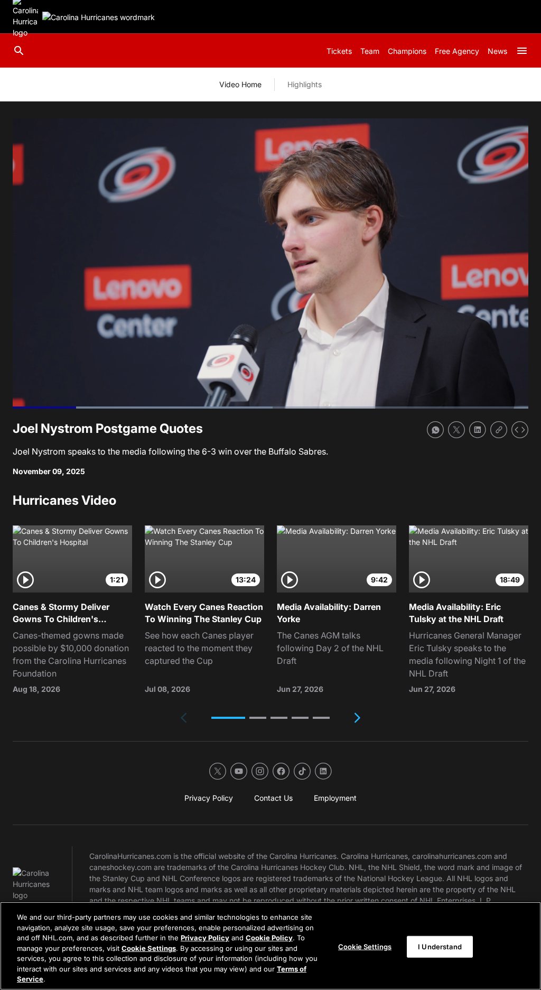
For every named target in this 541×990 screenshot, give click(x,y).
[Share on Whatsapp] (435, 429)
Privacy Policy (205, 937)
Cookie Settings (149, 948)
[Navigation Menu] (522, 50)
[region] (270, 946)
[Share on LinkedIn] (477, 429)
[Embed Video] (519, 429)
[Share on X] (456, 429)
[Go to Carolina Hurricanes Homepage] (98, 17)
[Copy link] (498, 429)
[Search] (19, 50)
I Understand (440, 946)
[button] (228, 718)
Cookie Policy (269, 937)
